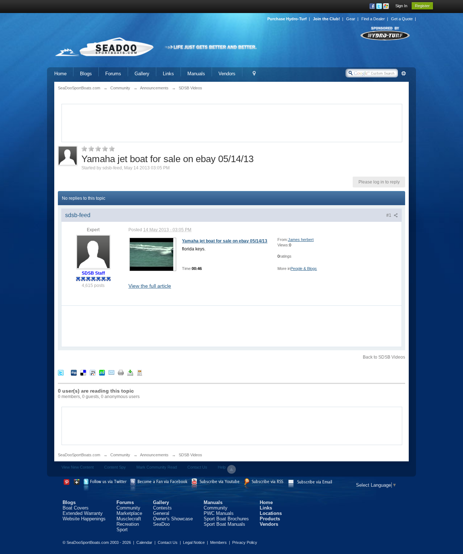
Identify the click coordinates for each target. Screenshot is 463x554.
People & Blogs (303, 268)
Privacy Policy (244, 542)
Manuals (196, 73)
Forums (113, 73)
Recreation (127, 524)
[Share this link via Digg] (74, 372)
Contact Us (197, 467)
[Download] (130, 372)
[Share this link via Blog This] (140, 372)
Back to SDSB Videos (384, 357)
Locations (271, 513)
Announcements (154, 455)
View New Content (77, 467)
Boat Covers (76, 508)
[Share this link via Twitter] (61, 372)
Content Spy (115, 467)
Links (168, 73)
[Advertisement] (232, 122)
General (161, 513)
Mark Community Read (156, 467)
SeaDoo (161, 524)
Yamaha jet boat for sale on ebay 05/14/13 (224, 241)
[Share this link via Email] (111, 372)
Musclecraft (128, 518)
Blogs (86, 73)
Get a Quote (402, 19)
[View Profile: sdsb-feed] (93, 251)
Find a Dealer (373, 19)
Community (120, 455)
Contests (162, 508)
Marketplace (129, 513)
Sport (122, 529)
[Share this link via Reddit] (92, 372)
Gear (350, 19)
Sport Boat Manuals (224, 524)
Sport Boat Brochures (226, 518)
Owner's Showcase (173, 518)
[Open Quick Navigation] (254, 73)
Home (60, 73)
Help (222, 467)
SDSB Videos (190, 455)
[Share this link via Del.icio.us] (83, 372)
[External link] (151, 254)
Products (270, 518)
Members (218, 542)
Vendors (226, 73)
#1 (389, 215)
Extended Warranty (83, 513)
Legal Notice (194, 542)
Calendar (144, 542)
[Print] (121, 372)
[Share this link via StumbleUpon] (102, 372)
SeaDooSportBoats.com (79, 455)
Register (422, 6)
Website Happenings (84, 518)
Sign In (401, 6)
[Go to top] (231, 469)
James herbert (301, 239)
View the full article (149, 286)
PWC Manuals (219, 513)
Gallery (142, 73)
